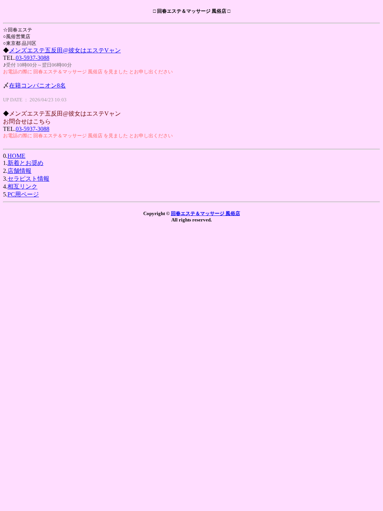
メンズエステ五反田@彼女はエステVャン (65, 50)
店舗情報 (19, 171)
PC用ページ (23, 194)
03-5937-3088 (32, 58)
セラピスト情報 (28, 178)
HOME (16, 156)
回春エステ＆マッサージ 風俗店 (205, 213)
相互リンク (22, 186)
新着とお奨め (25, 163)
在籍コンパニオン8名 (37, 85)
